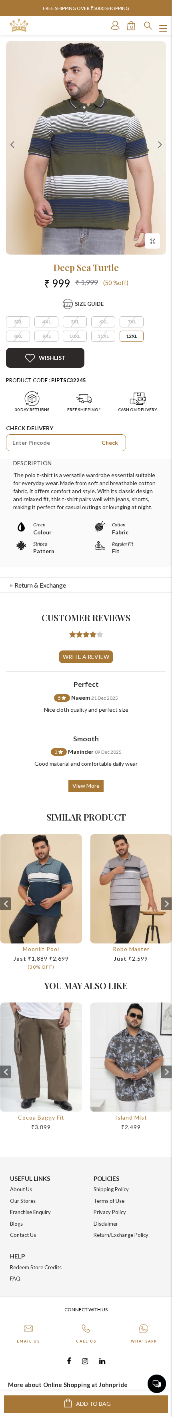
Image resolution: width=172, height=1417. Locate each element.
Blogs (16, 1223)
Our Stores (23, 1201)
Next (160, 144)
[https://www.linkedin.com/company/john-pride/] (102, 1360)
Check (110, 442)
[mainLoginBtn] (114, 25)
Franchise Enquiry (30, 1212)
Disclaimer (106, 1223)
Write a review (86, 656)
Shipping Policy (111, 1189)
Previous (12, 144)
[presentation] (5, 903)
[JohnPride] (19, 25)
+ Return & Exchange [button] (37, 585)
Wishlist (52, 357)
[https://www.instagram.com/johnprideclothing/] (85, 1360)
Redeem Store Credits (36, 1267)
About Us (21, 1189)
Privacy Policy (110, 1212)
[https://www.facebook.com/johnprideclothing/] (68, 1360)
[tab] (86, 585)
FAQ (15, 1278)
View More (86, 785)
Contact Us (23, 1235)
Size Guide (89, 304)
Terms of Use (109, 1201)
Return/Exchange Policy (121, 1235)
